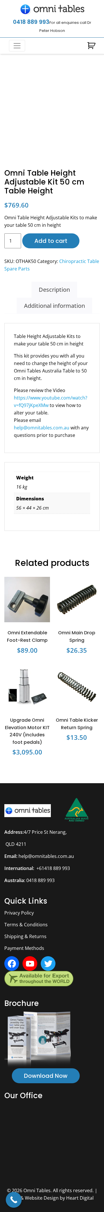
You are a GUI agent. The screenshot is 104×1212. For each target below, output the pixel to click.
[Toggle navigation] (17, 45)
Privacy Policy (19, 913)
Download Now (46, 1076)
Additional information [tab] (54, 306)
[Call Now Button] (14, 1200)
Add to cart (50, 241)
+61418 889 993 (53, 868)
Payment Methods (24, 948)
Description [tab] (54, 289)
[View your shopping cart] (91, 46)
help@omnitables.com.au (41, 428)
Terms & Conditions (26, 924)
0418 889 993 (31, 22)
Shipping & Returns (25, 936)
